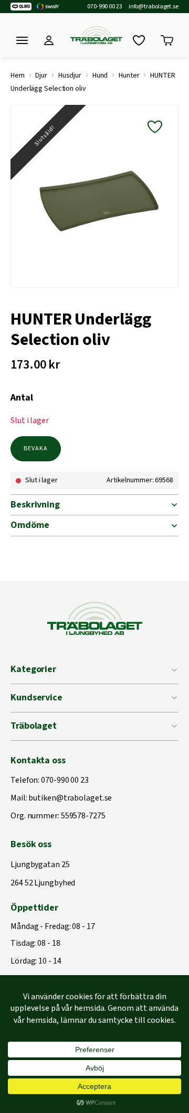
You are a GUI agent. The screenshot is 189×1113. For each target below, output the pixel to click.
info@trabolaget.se (153, 7)
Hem (17, 75)
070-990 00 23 (104, 7)
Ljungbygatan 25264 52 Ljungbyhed (42, 874)
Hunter (129, 75)
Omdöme (29, 525)
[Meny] (22, 40)
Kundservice (36, 697)
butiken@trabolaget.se (70, 798)
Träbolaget (33, 725)
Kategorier (33, 669)
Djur (41, 75)
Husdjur (69, 75)
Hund (100, 75)
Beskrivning (35, 504)
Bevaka (36, 448)
